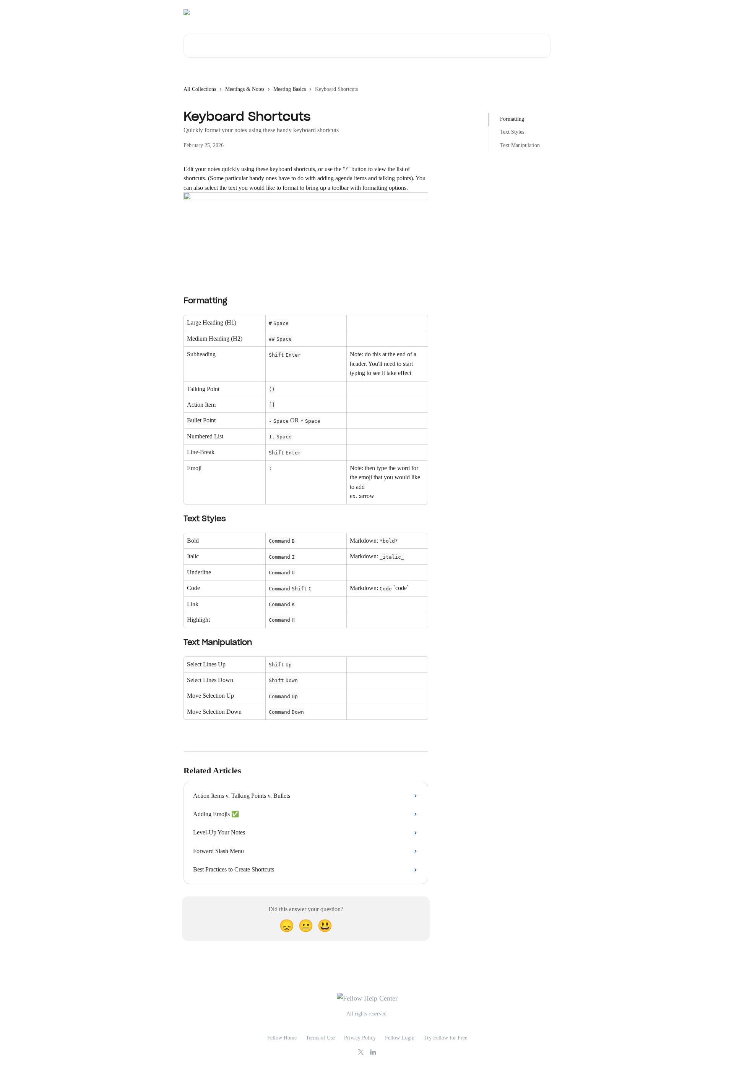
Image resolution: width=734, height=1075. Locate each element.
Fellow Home (282, 1038)
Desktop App (457, 12)
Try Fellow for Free (445, 1038)
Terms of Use (320, 1038)
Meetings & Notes (244, 89)
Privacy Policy (360, 1038)
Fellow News (531, 12)
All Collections (200, 89)
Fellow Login (399, 1038)
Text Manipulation (520, 145)
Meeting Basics (289, 89)
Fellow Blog (494, 12)
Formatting (512, 119)
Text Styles (512, 132)
